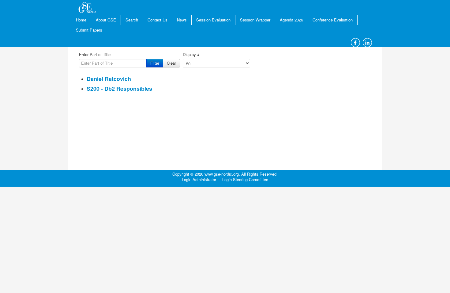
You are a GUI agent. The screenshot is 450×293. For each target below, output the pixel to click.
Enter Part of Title (95, 54)
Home (81, 20)
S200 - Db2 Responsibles (119, 89)
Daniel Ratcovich (109, 79)
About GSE (106, 20)
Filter (154, 63)
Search (132, 20)
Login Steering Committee (245, 179)
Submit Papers (89, 30)
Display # (191, 54)
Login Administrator (199, 179)
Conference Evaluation (333, 20)
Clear (171, 63)
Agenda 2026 (291, 20)
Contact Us (157, 20)
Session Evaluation (213, 20)
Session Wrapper (255, 20)
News (182, 20)
